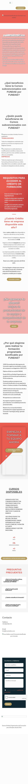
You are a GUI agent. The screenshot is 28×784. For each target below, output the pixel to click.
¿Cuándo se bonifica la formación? (14, 597)
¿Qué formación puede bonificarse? (11, 589)
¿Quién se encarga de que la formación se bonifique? (12, 605)
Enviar (8, 704)
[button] (14, 580)
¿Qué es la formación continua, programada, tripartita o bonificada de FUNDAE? (13, 580)
